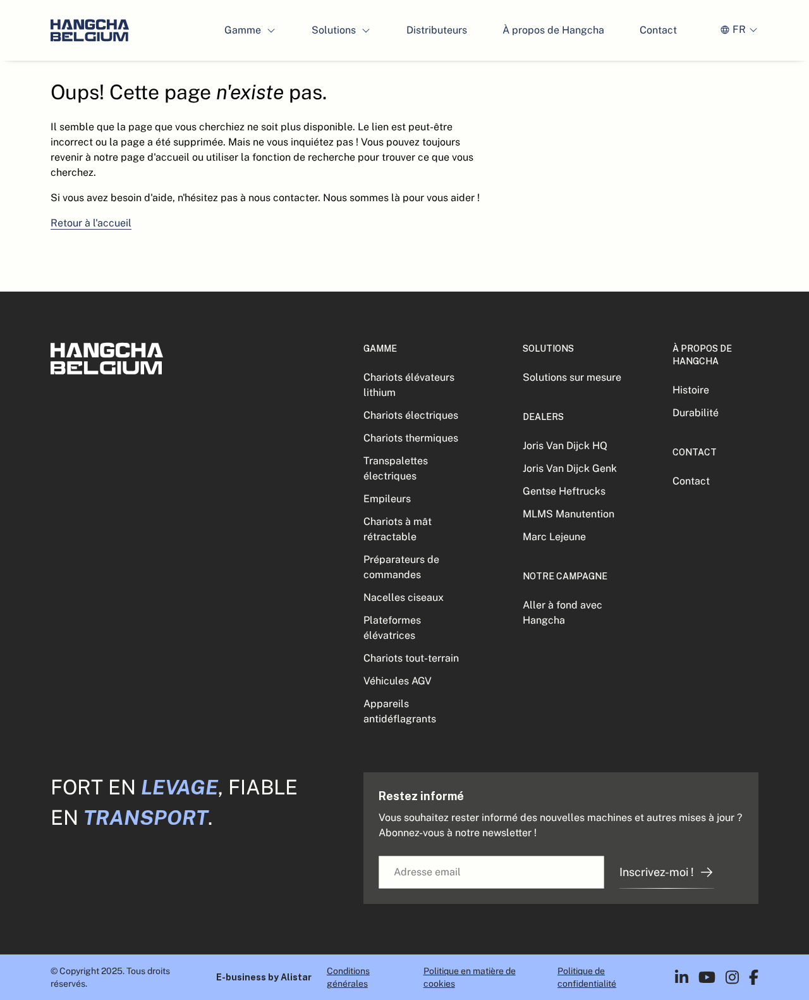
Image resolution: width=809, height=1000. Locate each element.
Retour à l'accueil (91, 223)
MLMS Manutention (568, 514)
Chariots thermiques (410, 438)
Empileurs (387, 499)
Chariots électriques (410, 415)
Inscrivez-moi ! (656, 872)
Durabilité (695, 413)
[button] (250, 30)
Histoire (690, 390)
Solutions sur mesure (572, 377)
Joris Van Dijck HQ (565, 446)
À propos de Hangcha (553, 30)
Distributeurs (436, 30)
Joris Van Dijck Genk (570, 468)
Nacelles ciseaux (403, 597)
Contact (658, 30)
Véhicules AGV (397, 681)
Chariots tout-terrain (411, 658)
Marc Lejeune (554, 537)
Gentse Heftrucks (564, 491)
